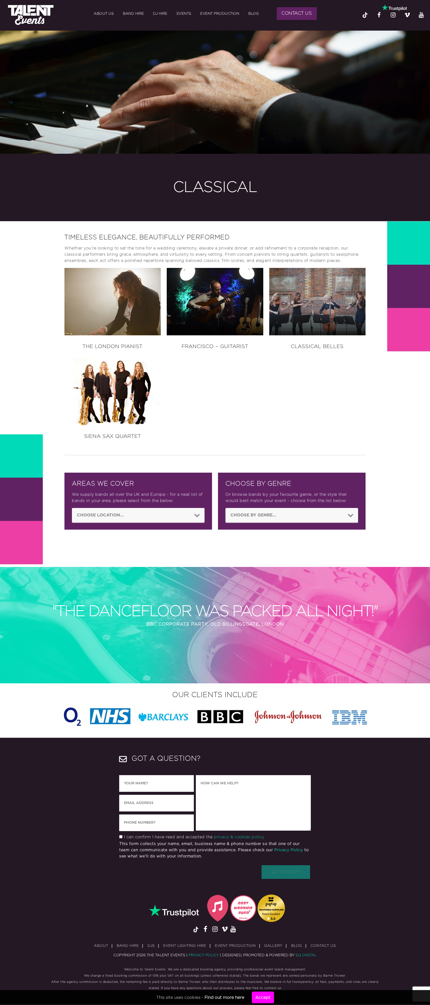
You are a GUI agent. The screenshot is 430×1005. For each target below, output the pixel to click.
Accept (262, 997)
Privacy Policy (288, 850)
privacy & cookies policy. (239, 837)
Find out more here (224, 997)
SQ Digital (306, 955)
